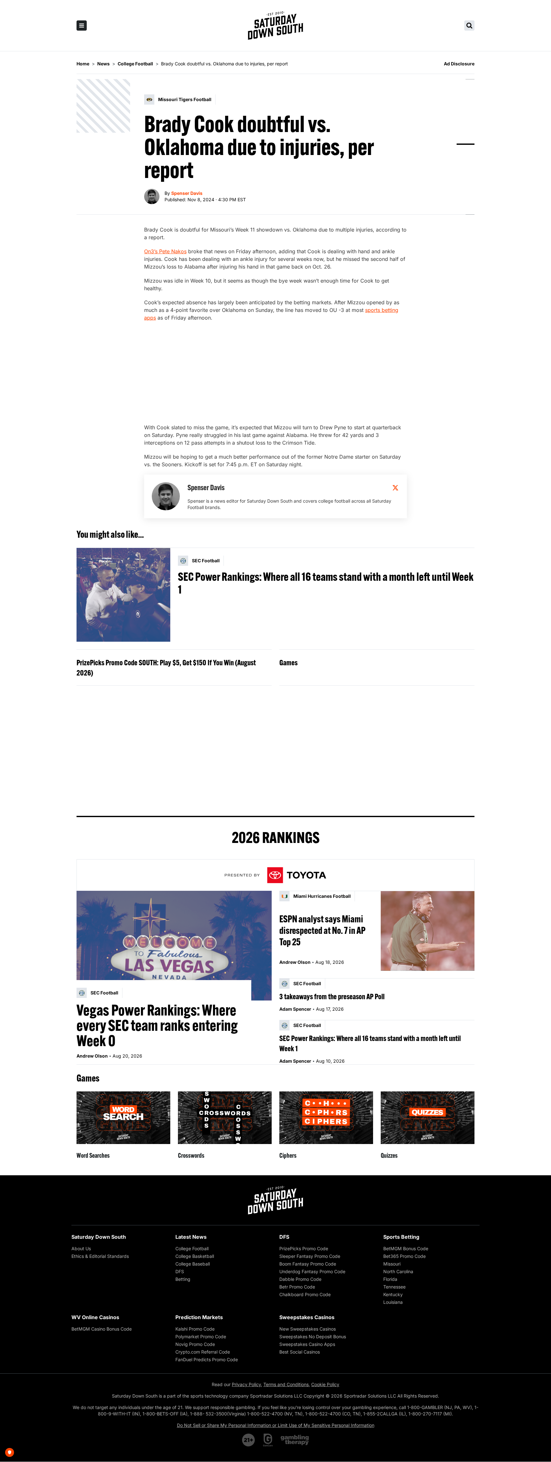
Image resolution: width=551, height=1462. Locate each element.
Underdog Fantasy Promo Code (312, 1271)
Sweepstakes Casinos (306, 1317)
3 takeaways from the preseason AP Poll (332, 996)
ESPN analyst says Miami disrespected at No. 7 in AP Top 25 (322, 930)
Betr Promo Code (297, 1286)
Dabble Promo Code (300, 1279)
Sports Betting (401, 1237)
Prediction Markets (199, 1317)
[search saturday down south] (469, 25)
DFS (179, 1271)
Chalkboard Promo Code (305, 1294)
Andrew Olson (92, 1056)
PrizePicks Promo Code (303, 1248)
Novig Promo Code (195, 1344)
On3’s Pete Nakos (165, 251)
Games (288, 662)
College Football (192, 1248)
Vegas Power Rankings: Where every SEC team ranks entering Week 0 (157, 1025)
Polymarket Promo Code (200, 1336)
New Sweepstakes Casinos (307, 1329)
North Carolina (398, 1271)
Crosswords (191, 1155)
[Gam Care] (268, 1440)
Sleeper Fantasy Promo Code (309, 1256)
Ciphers (288, 1155)
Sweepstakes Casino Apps (307, 1344)
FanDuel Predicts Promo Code (206, 1359)
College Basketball (194, 1256)
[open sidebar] (82, 25)
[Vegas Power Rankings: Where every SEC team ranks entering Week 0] (174, 946)
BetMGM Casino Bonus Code (101, 1329)
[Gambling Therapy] (295, 1440)
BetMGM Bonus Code (405, 1248)
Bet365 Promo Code (404, 1256)
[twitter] (395, 487)
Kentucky (393, 1294)
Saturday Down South (98, 1237)
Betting (182, 1279)
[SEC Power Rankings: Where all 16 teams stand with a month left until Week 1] (123, 595)
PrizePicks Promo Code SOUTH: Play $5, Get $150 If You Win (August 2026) (166, 667)
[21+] (248, 1440)
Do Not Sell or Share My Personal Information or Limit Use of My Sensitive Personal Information (275, 1425)
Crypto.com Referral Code (202, 1352)
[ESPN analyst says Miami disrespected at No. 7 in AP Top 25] (427, 931)
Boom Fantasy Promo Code (307, 1263)
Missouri (391, 1263)
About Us (81, 1248)
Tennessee (394, 1286)
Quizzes (389, 1155)
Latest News (191, 1237)
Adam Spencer (295, 1009)
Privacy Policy (246, 1384)
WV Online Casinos (95, 1317)
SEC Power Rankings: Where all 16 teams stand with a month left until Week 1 (326, 583)
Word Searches (93, 1155)
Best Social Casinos (299, 1352)
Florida (390, 1279)
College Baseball (192, 1263)
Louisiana (393, 1302)
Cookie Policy (325, 1384)
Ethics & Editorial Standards (100, 1256)
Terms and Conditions (286, 1384)
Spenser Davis (186, 193)
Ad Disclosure (459, 63)
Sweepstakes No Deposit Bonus (312, 1336)
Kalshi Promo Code (195, 1329)
